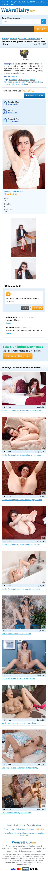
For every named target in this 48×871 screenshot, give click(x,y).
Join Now (38, 307)
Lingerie (16, 82)
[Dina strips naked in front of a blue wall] (24, 657)
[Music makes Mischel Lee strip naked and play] (24, 701)
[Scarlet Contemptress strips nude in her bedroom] (24, 389)
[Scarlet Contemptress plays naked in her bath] (24, 567)
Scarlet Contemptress (29, 38)
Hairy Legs (37, 82)
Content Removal (24, 865)
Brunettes (13, 79)
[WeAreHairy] (24, 842)
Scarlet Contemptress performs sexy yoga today (22, 499)
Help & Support (19, 825)
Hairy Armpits (26, 82)
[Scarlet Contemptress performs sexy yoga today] (24, 478)
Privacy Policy (9, 829)
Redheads (25, 84)
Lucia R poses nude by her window (16, 812)
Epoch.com (14, 858)
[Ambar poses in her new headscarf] (24, 612)
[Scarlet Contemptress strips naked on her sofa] (24, 523)
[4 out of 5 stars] (30, 90)
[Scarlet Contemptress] (24, 157)
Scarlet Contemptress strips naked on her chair (21, 455)
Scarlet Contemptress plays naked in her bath (21, 589)
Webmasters (20, 829)
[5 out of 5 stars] (33, 90)
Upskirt (7, 84)
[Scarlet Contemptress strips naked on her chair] (24, 433)
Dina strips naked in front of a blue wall (18, 678)
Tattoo (32, 79)
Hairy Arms (15, 84)
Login (25, 307)
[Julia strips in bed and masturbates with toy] (24, 746)
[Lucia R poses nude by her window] (24, 791)
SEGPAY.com (10, 863)
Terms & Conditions (34, 825)
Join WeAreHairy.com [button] (17, 356)
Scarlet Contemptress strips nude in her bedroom (22, 410)
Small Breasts (23, 79)
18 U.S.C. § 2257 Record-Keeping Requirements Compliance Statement (24, 834)
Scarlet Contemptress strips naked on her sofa (21, 544)
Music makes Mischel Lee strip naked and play (21, 723)
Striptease (8, 82)
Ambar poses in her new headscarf (16, 634)
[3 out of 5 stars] (27, 90)
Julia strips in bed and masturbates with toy (20, 768)
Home (5, 38)
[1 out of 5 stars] (22, 90)
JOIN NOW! (41, 29)
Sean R (14, 76)
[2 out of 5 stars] (25, 90)
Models (13, 38)
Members (30, 829)
